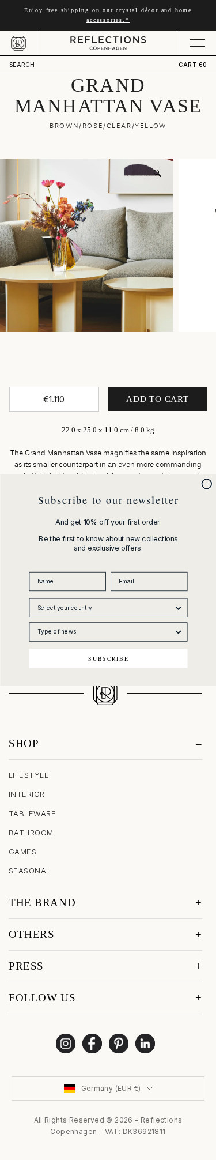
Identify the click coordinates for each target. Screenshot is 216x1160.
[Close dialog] (206, 484)
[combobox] (105, 607)
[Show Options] (178, 607)
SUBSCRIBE (108, 658)
